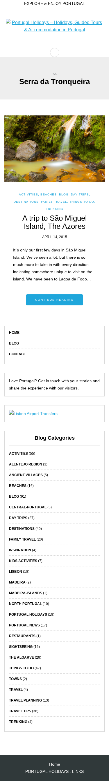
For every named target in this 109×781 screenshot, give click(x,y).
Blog (14, 343)
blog (64, 194)
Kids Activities (23, 561)
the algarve (21, 657)
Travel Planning (25, 700)
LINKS (78, 771)
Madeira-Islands (25, 593)
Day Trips (80, 194)
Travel (16, 690)
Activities (28, 194)
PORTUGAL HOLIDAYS (47, 771)
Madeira (17, 582)
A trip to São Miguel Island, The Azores (54, 222)
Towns (15, 679)
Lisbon (15, 572)
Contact (17, 354)
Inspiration (20, 550)
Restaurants (22, 636)
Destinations (26, 201)
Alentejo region (25, 464)
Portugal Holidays (28, 615)
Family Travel (54, 201)
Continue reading (54, 299)
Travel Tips (20, 711)
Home (14, 333)
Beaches (48, 194)
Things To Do (81, 201)
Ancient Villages (26, 475)
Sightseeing (21, 647)
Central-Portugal (28, 507)
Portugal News (24, 625)
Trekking (54, 209)
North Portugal (25, 604)
